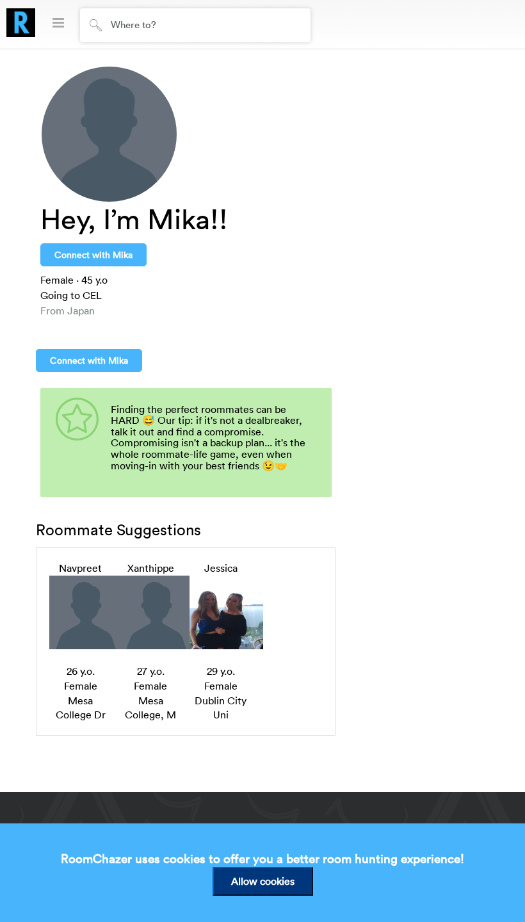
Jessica (221, 568)
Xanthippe (150, 568)
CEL (92, 295)
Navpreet (80, 568)
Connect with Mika (93, 254)
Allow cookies (263, 881)
